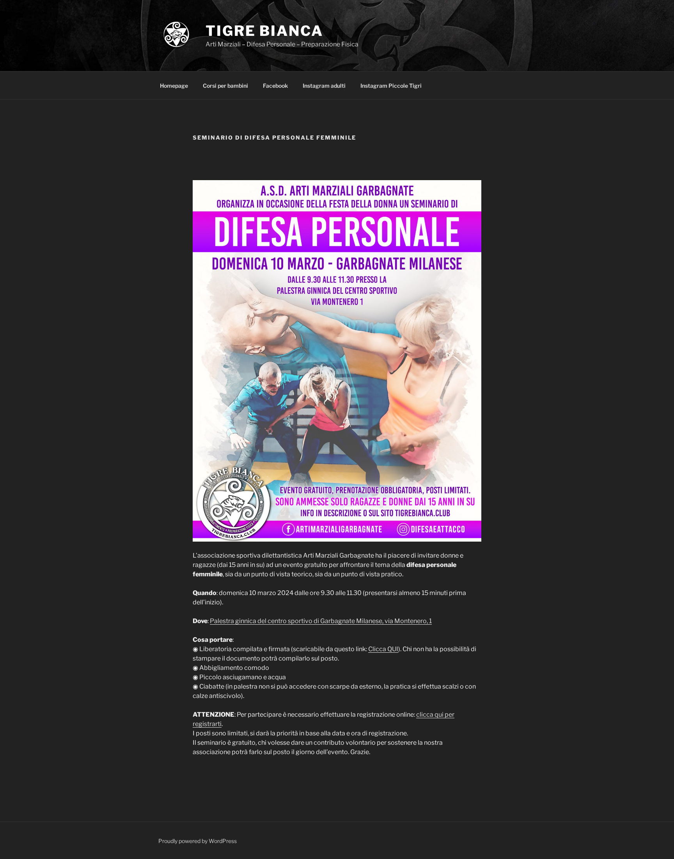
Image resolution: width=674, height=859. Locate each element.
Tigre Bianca (264, 30)
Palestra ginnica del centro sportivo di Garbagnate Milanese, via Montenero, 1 (321, 621)
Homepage (174, 85)
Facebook (275, 85)
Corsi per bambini (225, 85)
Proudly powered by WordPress (197, 841)
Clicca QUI (383, 649)
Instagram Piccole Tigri (391, 85)
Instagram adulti (324, 85)
